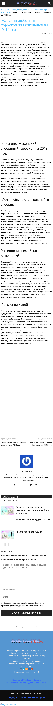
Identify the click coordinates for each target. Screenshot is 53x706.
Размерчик (26, 471)
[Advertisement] (26, 373)
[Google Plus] (32, 669)
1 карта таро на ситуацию (29, 531)
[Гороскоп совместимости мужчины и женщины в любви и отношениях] (7, 510)
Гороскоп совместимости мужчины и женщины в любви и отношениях (32, 510)
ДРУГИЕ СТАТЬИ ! (10, 500)
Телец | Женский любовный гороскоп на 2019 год (13, 443)
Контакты (38, 693)
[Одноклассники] (26, 669)
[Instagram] (26, 484)
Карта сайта (26, 693)
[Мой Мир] (29, 669)
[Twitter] (24, 669)
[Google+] (21, 484)
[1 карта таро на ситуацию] (7, 534)
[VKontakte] (37, 484)
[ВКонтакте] (21, 669)
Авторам (14, 693)
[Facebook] (16, 484)
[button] (49, 3)
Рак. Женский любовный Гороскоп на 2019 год (41, 443)
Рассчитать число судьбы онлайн (33, 519)
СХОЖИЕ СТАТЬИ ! (11, 497)
